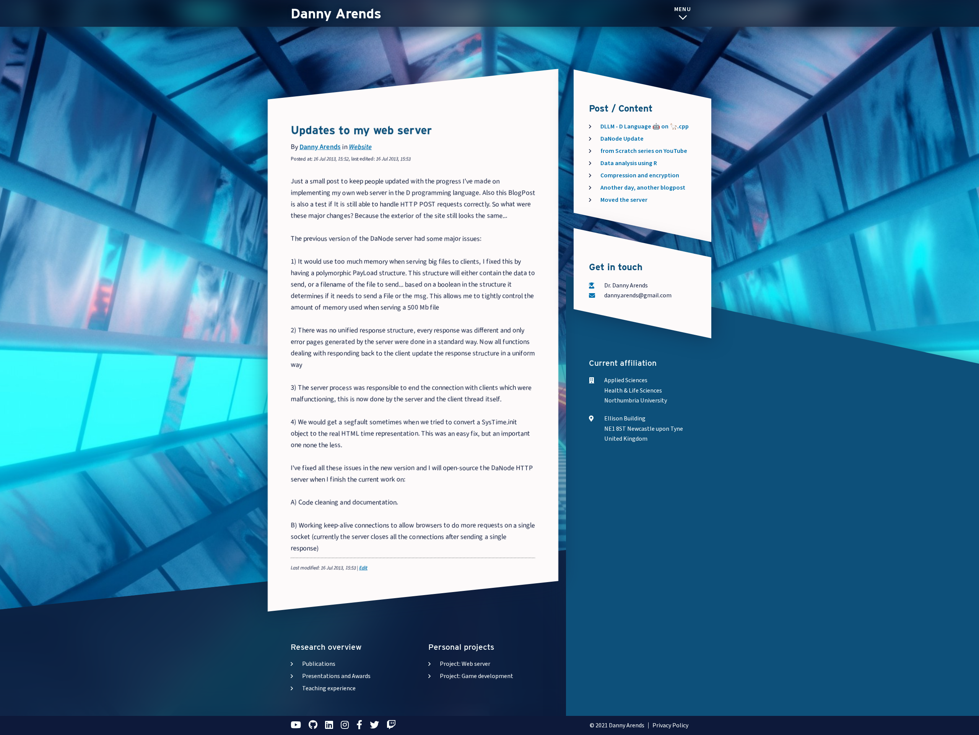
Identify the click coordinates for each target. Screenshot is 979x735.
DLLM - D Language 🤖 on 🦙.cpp (644, 126)
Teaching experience (329, 688)
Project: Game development (476, 676)
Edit (363, 567)
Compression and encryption (639, 175)
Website (360, 147)
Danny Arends (336, 13)
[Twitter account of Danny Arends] (374, 721)
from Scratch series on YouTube (643, 151)
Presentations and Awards (336, 676)
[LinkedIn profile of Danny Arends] (329, 721)
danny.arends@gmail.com (638, 295)
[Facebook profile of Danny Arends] (359, 721)
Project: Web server (465, 664)
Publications (318, 664)
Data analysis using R (628, 163)
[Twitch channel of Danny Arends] (391, 721)
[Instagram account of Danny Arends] (345, 721)
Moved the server (623, 200)
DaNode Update (622, 139)
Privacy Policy (670, 725)
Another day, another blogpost (642, 187)
